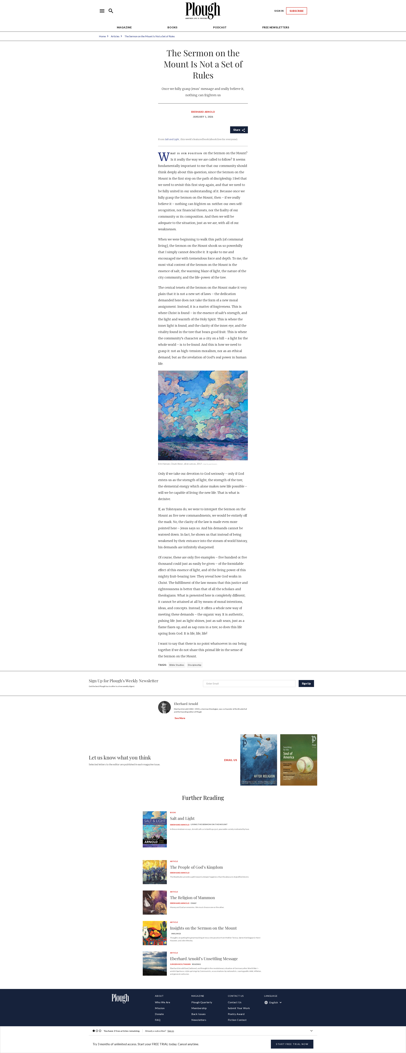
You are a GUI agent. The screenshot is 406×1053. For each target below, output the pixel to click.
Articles (115, 36)
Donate (159, 1013)
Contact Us (235, 1002)
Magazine (124, 27)
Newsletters (198, 1019)
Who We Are (162, 1002)
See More (180, 718)
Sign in (170, 1031)
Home (102, 36)
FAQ (157, 1019)
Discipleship (194, 665)
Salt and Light (172, 139)
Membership (199, 1008)
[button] (102, 11)
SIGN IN (279, 11)
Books (172, 27)
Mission (160, 1008)
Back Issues (198, 1013)
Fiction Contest (237, 1019)
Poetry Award (236, 1013)
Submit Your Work (239, 1008)
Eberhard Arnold (203, 111)
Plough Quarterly (201, 1002)
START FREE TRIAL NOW (292, 1044)
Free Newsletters (275, 27)
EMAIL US (230, 759)
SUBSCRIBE (297, 10)
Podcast (220, 27)
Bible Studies (177, 665)
